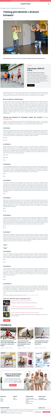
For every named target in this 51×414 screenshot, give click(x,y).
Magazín (1, 400)
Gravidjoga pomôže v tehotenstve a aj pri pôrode (21, 300)
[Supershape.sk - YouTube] (50, 407)
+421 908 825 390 (41, 398)
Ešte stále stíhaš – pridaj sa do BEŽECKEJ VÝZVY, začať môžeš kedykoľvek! (25, 0)
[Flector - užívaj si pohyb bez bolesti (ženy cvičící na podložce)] (43, 360)
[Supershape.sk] (25, 4)
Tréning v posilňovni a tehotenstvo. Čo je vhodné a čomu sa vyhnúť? (25, 312)
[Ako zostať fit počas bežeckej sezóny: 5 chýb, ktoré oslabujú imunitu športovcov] (25, 333)
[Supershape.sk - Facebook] (46, 407)
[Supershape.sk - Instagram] (48, 407)
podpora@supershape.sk (42, 399)
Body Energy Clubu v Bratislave (33, 295)
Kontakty (27, 402)
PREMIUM (1, 399)
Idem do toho (13, 385)
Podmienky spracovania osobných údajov (31, 400)
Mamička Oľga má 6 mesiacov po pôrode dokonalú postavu (23, 306)
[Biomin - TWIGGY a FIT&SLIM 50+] (25, 360)
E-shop (1, 401)
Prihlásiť (48, 4)
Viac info (31, 85)
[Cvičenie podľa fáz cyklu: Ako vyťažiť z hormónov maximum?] (43, 333)
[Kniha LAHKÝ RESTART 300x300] (8, 360)
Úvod (1, 398)
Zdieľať (6, 320)
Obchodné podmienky (29, 401)
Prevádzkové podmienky (30, 398)
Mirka (8, 18)
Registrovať (15, 399)
